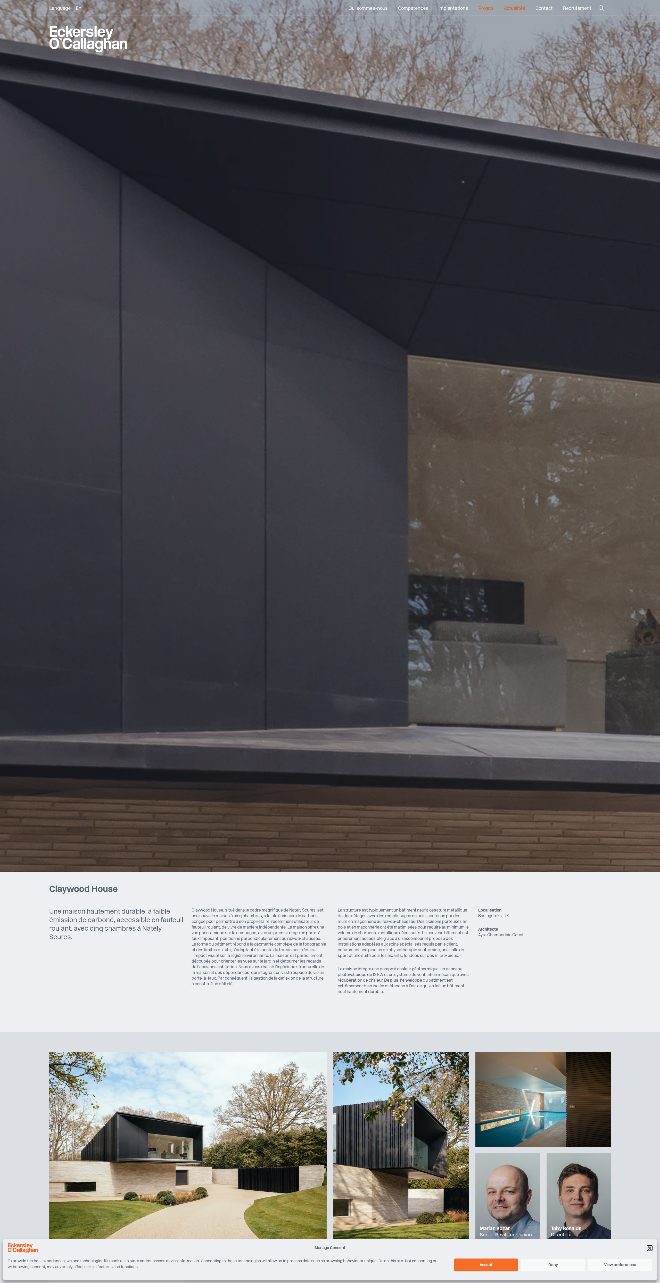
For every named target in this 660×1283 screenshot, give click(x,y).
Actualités (514, 8)
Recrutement (577, 8)
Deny (553, 1265)
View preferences (620, 1265)
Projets (486, 8)
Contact (544, 8)
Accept (486, 1265)
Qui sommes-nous (368, 8)
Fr (89, 8)
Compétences (413, 8)
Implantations (453, 8)
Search (601, 9)
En (78, 8)
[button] (649, 1248)
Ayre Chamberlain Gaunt (501, 935)
